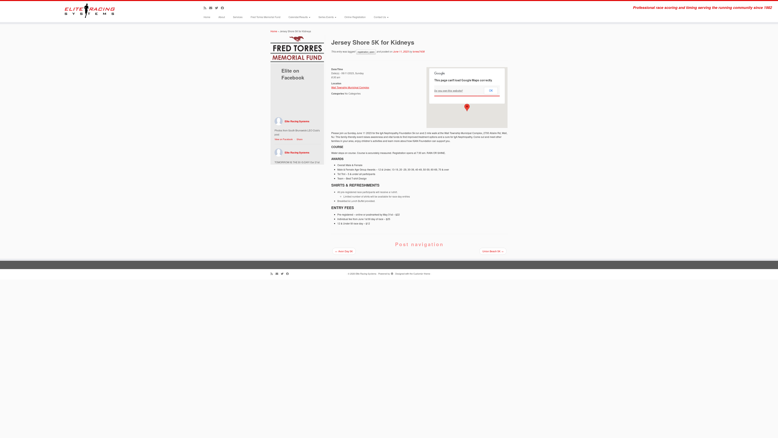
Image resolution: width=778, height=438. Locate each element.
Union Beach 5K (492, 251)
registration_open (366, 51)
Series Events (326, 17)
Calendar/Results (298, 17)
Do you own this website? (448, 90)
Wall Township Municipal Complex (350, 87)
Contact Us (380, 17)
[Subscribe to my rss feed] (206, 7)
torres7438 (419, 51)
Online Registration (355, 17)
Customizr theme (421, 273)
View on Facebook (284, 139)
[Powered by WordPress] (392, 272)
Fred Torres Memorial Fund (265, 17)
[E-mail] (212, 7)
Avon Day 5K (344, 251)
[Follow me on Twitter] (218, 7)
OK (491, 90)
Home (207, 17)
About (221, 17)
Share (299, 139)
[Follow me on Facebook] (224, 7)
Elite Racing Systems (297, 121)
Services (238, 17)
